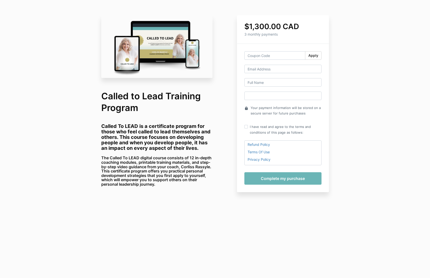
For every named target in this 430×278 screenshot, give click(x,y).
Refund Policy (259, 144)
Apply (313, 55)
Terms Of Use (259, 152)
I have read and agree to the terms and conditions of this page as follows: (280, 129)
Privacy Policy (259, 159)
